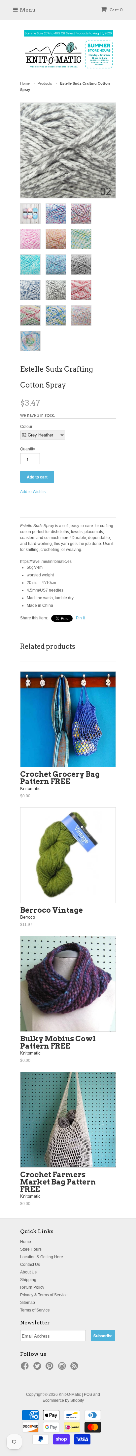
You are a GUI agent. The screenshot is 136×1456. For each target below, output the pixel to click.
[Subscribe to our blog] (75, 1368)
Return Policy (32, 1287)
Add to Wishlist (33, 491)
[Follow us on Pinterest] (50, 1368)
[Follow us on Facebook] (26, 1368)
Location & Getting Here (41, 1257)
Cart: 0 (116, 9)
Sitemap (27, 1302)
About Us (28, 1272)
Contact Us (30, 1264)
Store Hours (31, 1249)
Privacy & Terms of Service (44, 1295)
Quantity (27, 449)
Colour (26, 426)
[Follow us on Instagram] (63, 1368)
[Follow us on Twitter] (38, 1368)
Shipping (28, 1279)
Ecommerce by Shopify (63, 1400)
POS (88, 1394)
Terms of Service (35, 1310)
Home (25, 1241)
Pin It (80, 618)
